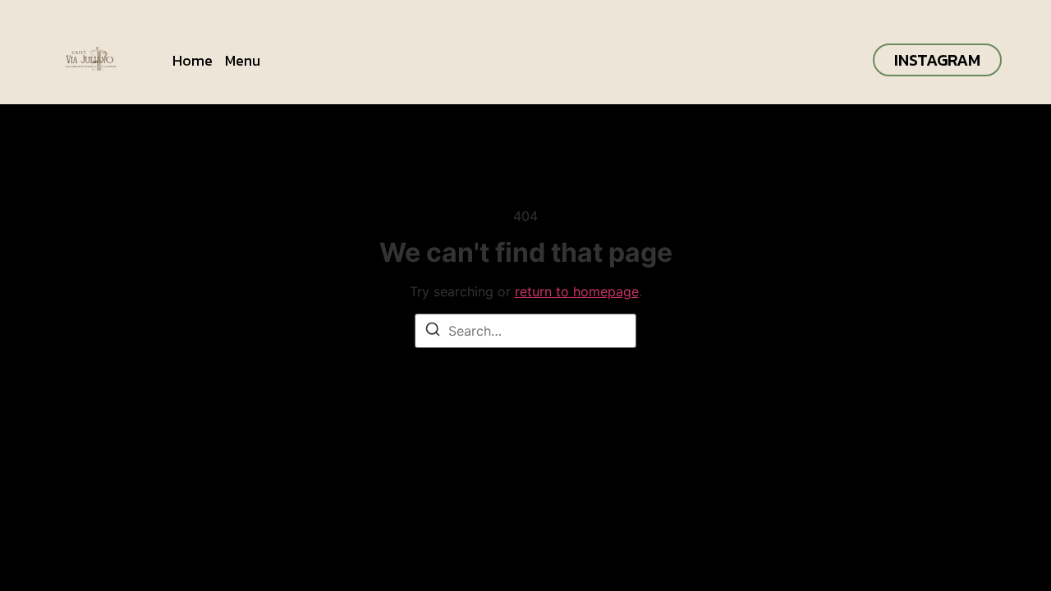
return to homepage (577, 291)
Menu (242, 60)
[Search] (432, 331)
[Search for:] (525, 331)
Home (192, 60)
